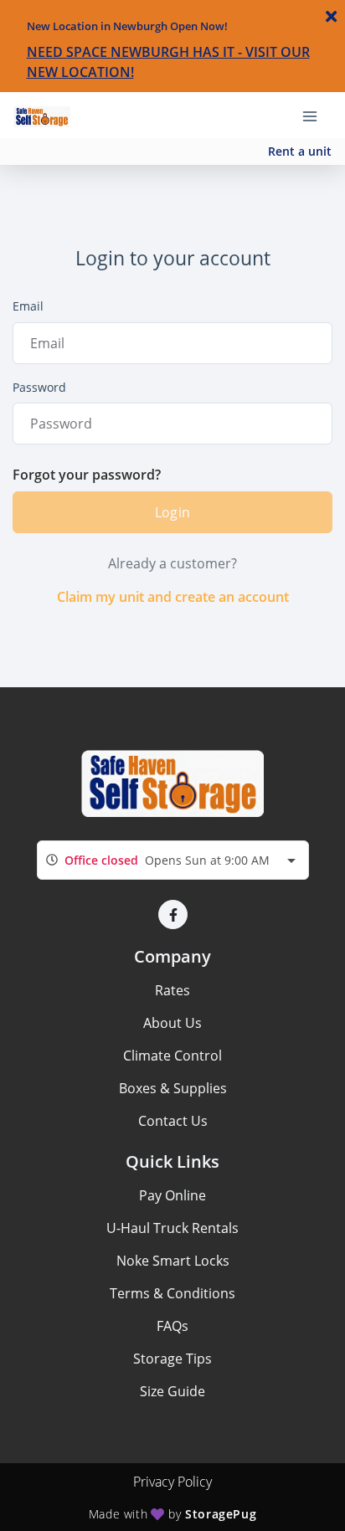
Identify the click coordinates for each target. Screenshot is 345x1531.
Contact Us (173, 1121)
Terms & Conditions (172, 1293)
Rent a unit (300, 151)
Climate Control (172, 1055)
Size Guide (172, 1391)
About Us (172, 1023)
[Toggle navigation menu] (316, 115)
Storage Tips (172, 1358)
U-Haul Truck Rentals (172, 1228)
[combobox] (173, 860)
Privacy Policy (172, 1481)
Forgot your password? (87, 474)
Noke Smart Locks (172, 1260)
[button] (173, 914)
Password (39, 387)
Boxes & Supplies (173, 1088)
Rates (172, 990)
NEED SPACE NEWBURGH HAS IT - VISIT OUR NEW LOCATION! (168, 62)
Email (28, 306)
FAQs (172, 1326)
